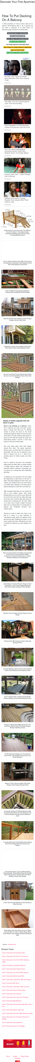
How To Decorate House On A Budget (13, 1026)
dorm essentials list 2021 (17, 36)
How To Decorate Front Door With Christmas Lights (17, 1013)
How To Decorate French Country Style (13, 990)
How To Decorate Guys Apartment (12, 1022)
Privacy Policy (25, 1056)
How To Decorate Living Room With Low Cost (15, 987)
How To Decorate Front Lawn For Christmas (15, 997)
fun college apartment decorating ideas (17, 44)
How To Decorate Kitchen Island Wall (13, 976)
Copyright (17, 1058)
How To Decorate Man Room (10, 983)
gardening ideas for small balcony (17, 33)
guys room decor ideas (17, 50)
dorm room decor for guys (17, 42)
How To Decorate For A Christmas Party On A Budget (15, 1018)
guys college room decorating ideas (17, 39)
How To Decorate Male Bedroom (12, 1001)
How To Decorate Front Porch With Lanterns (15, 972)
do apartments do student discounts (17, 53)
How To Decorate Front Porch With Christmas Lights (15, 961)
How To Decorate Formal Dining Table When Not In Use (17, 1005)
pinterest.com (12, 944)
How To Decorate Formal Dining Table (13, 953)
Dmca (8, 1056)
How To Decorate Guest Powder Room (13, 969)
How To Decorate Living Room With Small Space (16, 979)
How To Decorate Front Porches (11, 994)
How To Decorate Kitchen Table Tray (13, 1010)
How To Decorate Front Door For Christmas (15, 956)
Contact (15, 1056)
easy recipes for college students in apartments (17, 47)
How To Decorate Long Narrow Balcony (14, 965)
